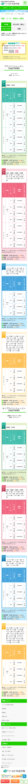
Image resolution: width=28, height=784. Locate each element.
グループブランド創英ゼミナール (5, 766)
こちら (19, 160)
